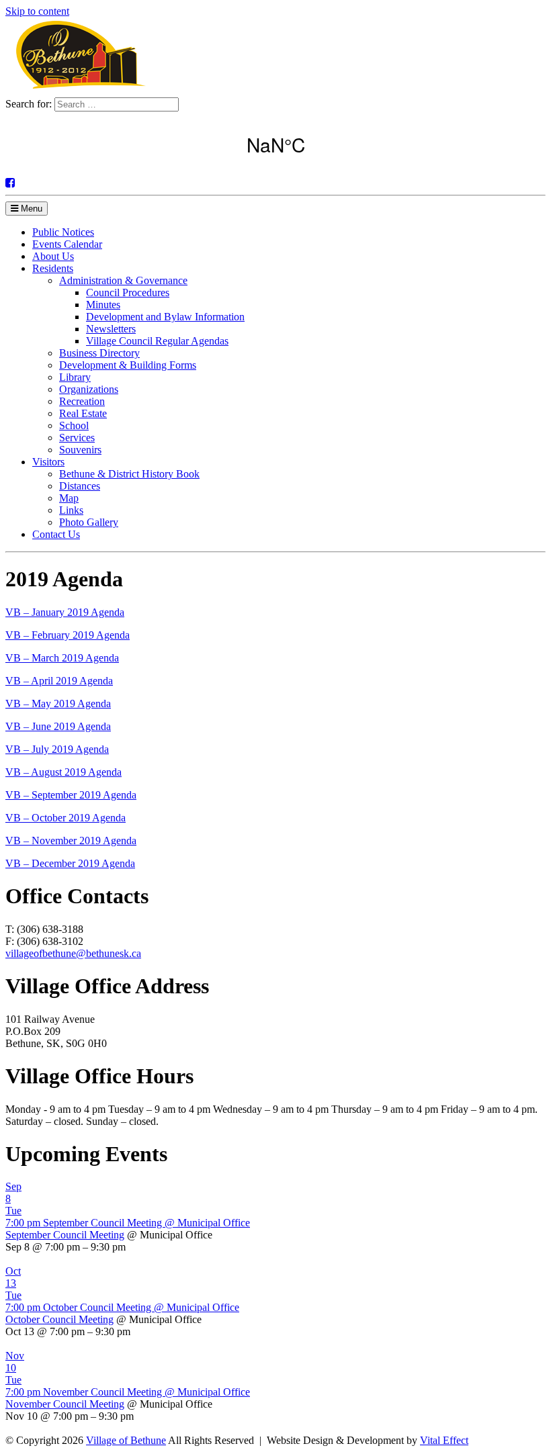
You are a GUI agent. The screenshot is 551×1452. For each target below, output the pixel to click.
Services (77, 437)
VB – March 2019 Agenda (62, 658)
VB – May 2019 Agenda (58, 703)
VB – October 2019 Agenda (65, 817)
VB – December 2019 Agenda (70, 863)
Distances (79, 486)
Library (75, 377)
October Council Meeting (59, 1319)
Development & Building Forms (127, 365)
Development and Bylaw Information (165, 316)
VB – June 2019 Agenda (58, 726)
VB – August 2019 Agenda (63, 772)
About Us (53, 256)
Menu (30, 208)
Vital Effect (444, 1440)
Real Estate (83, 413)
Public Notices (63, 232)
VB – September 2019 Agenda (70, 795)
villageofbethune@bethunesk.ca (73, 953)
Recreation (82, 401)
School (74, 425)
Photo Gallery (88, 522)
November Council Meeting (64, 1404)
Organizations (88, 389)
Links (71, 510)
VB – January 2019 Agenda (64, 612)
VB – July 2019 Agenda (57, 749)
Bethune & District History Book (129, 474)
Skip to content (37, 11)
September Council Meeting (64, 1234)
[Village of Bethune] (80, 91)
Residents (52, 268)
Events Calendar (67, 244)
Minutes (103, 304)
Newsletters (111, 328)
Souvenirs (80, 449)
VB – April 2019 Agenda (59, 680)
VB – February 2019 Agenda (67, 635)
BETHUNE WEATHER (275, 144)
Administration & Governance (123, 280)
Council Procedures (127, 292)
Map (69, 498)
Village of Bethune (126, 1440)
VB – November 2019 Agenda (70, 840)
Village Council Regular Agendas (157, 341)
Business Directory (99, 353)
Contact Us (56, 534)
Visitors (48, 461)
